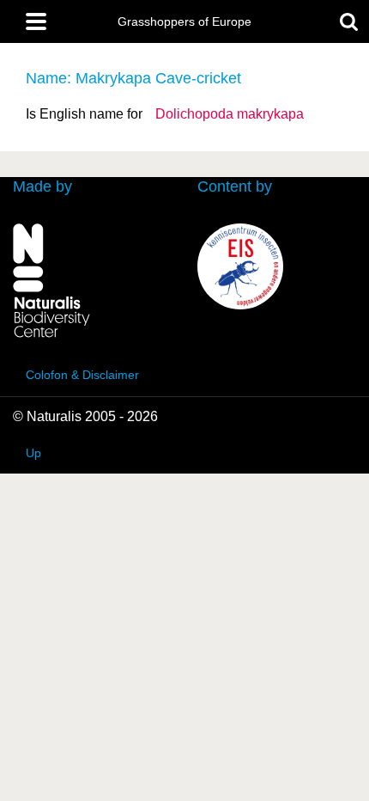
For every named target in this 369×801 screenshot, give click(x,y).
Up (33, 453)
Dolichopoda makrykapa (229, 114)
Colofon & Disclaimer (82, 375)
